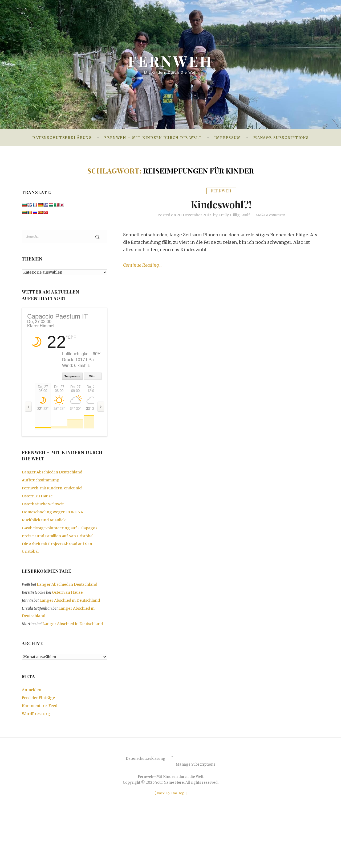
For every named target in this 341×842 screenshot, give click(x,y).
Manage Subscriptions (281, 137)
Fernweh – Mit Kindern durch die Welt (153, 137)
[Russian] (35, 212)
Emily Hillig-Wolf (234, 215)
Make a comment (270, 215)
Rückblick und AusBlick (44, 520)
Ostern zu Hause (37, 496)
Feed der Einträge (38, 697)
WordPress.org (36, 713)
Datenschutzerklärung (62, 137)
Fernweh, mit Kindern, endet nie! (52, 488)
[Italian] (56, 205)
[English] (29, 205)
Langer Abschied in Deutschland (52, 472)
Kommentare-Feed (39, 705)
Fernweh (170, 61)
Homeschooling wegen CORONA (52, 512)
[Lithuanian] (24, 212)
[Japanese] (61, 205)
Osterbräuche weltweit (43, 504)
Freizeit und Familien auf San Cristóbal (58, 536)
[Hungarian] (50, 205)
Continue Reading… (142, 265)
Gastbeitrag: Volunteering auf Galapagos (59, 528)
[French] (35, 205)
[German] (40, 205)
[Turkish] (45, 212)
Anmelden (31, 689)
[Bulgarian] (24, 205)
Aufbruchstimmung (40, 480)
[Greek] (45, 205)
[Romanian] (29, 212)
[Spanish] (40, 212)
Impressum (227, 137)
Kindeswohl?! (221, 204)
